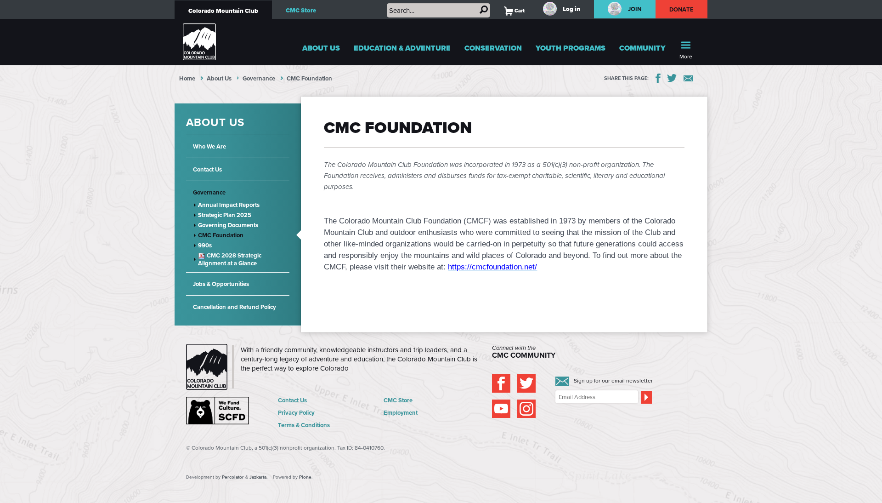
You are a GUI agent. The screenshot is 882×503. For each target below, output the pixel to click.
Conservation (493, 48)
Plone (305, 477)
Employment (401, 412)
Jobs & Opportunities (221, 284)
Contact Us (207, 169)
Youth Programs (570, 48)
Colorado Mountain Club (223, 10)
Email (688, 78)
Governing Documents (228, 225)
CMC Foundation (220, 235)
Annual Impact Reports (229, 204)
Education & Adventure (402, 48)
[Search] (484, 10)
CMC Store (301, 10)
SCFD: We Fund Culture (218, 410)
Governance (259, 78)
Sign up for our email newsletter (613, 380)
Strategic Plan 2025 (224, 214)
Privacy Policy (296, 412)
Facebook (658, 78)
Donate (681, 9)
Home (187, 78)
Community (642, 48)
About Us (321, 48)
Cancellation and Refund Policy (234, 307)
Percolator (233, 477)
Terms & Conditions (304, 425)
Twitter (672, 78)
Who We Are (209, 146)
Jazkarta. (258, 477)
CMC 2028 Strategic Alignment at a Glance (229, 259)
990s (205, 245)
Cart (514, 10)
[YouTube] (501, 409)
